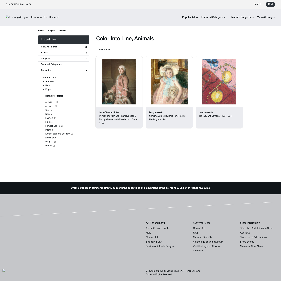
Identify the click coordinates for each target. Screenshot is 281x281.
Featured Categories (51, 64)
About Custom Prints (157, 228)
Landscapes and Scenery (57, 134)
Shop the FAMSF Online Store (256, 228)
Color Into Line (48, 77)
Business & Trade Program (160, 246)
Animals (49, 81)
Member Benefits (202, 237)
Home (41, 31)
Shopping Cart (154, 242)
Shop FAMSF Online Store (17, 4)
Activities (49, 102)
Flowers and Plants (54, 126)
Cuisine (48, 110)
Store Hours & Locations (253, 237)
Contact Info (152, 237)
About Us (245, 233)
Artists (44, 53)
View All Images (266, 17)
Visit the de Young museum (208, 242)
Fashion (49, 118)
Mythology (50, 138)
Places (48, 146)
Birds (47, 85)
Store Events (247, 242)
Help (148, 233)
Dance (48, 114)
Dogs (48, 89)
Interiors (49, 130)
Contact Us (199, 228)
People (48, 142)
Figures (49, 122)
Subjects (45, 58)
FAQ (195, 233)
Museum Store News (251, 246)
